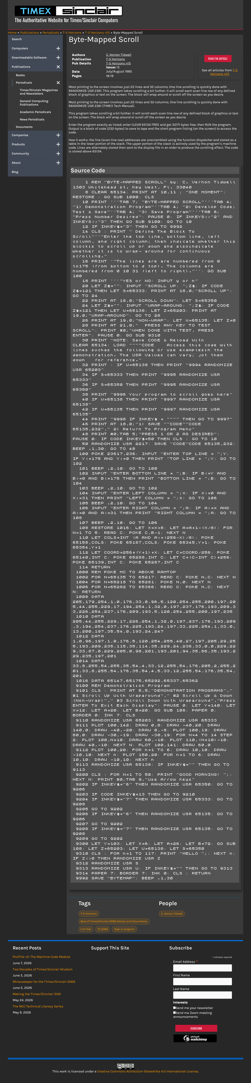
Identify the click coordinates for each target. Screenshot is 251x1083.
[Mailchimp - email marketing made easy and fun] (195, 1041)
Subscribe (196, 1028)
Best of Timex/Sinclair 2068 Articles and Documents (114, 921)
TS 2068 (102, 929)
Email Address (185, 961)
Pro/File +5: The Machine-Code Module (41, 957)
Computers (20, 48)
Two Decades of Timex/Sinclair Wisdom (43, 969)
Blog (15, 172)
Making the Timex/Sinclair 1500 (37, 994)
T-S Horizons (115, 59)
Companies (20, 135)
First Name (181, 975)
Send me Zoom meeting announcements (192, 1015)
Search (17, 39)
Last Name (181, 989)
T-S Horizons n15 (118, 63)
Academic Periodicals (35, 112)
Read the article (217, 58)
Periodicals (24, 82)
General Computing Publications (34, 102)
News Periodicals (32, 119)
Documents (24, 127)
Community (20, 153)
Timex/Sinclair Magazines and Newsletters (39, 91)
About (16, 163)
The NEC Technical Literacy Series (38, 1006)
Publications (21, 67)
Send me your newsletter (194, 1008)
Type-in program (124, 929)
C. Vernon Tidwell (118, 55)
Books (20, 75)
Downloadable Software (29, 57)
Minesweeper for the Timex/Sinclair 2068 (44, 982)
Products (18, 144)
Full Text (86, 929)
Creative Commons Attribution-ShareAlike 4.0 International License (147, 1071)
